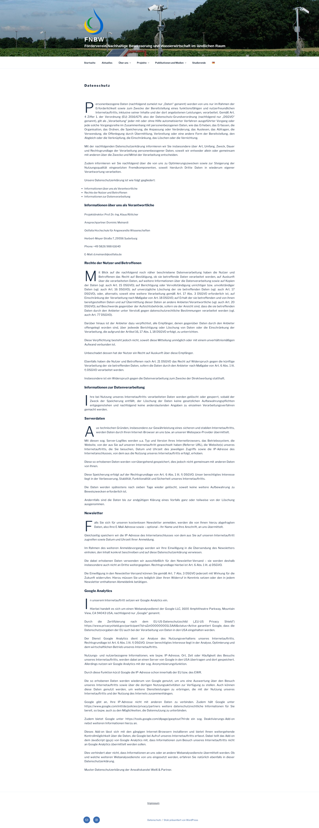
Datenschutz (154, 820)
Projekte (142, 62)
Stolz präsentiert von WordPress (181, 820)
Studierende (199, 62)
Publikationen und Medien (169, 62)
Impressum (153, 803)
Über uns (123, 62)
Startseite (89, 62)
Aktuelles (107, 62)
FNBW (94, 39)
